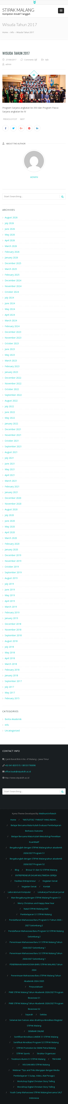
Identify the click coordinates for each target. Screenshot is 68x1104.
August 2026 (11, 217)
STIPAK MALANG (18, 10)
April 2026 (10, 240)
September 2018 (13, 635)
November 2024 (13, 286)
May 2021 (10, 469)
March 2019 (11, 606)
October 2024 (12, 291)
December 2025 (13, 263)
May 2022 (10, 417)
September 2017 (13, 681)
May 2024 (10, 309)
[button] (61, 10)
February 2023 (12, 366)
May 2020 (10, 526)
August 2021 (11, 452)
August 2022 (11, 400)
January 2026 (11, 257)
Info (47, 59)
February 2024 (12, 326)
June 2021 (10, 463)
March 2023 (11, 360)
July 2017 (9, 686)
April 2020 (10, 532)
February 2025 (12, 274)
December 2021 (13, 429)
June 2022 (10, 412)
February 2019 (12, 612)
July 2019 (9, 583)
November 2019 (13, 560)
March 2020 (11, 538)
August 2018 (11, 641)
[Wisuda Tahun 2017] (34, 89)
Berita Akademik (13, 719)
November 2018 (13, 629)
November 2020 (13, 503)
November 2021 (13, 434)
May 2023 (10, 354)
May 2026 (10, 234)
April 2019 (10, 600)
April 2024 (10, 314)
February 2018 (12, 669)
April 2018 (10, 658)
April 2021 (10, 475)
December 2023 (13, 331)
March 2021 (11, 480)
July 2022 (9, 406)
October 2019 (12, 566)
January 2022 (11, 423)
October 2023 (12, 343)
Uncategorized (12, 730)
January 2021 (11, 492)
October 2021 (12, 440)
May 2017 (10, 692)
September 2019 (13, 572)
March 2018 (11, 663)
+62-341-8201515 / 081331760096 (20, 765)
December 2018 (13, 623)
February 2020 (12, 543)
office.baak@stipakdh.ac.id (18, 771)
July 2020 (9, 515)
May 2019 (10, 595)
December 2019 (13, 555)
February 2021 (12, 486)
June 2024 (10, 303)
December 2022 (13, 377)
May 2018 (10, 652)
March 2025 (11, 268)
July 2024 (9, 297)
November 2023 (13, 337)
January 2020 (11, 549)
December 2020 (13, 497)
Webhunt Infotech (47, 813)
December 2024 (13, 280)
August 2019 (11, 578)
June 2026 (10, 228)
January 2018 (11, 675)
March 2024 (11, 320)
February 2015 (12, 698)
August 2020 (11, 509)
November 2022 (13, 383)
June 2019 (10, 589)
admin (34, 177)
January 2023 (11, 372)
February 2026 (12, 251)
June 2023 (10, 349)
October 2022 (12, 389)
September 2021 (13, 446)
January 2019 (11, 618)
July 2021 (9, 457)
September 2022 (13, 394)
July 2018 (9, 646)
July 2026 (9, 223)
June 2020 (10, 520)
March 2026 (11, 246)
